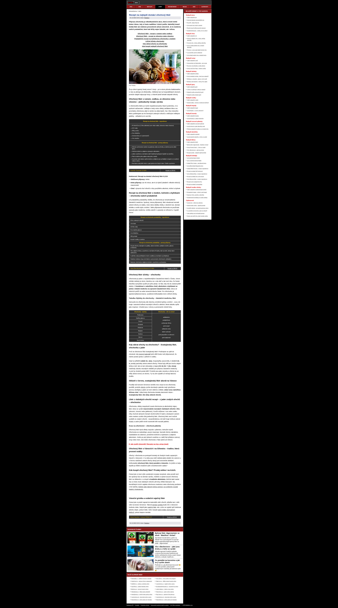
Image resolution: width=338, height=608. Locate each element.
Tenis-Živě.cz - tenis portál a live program (166, 578)
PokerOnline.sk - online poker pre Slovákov (141, 599)
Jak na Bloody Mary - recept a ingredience (197, 174)
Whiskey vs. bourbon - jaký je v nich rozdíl (197, 79)
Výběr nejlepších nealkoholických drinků (196, 189)
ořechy (143, 387)
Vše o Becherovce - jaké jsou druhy (195, 150)
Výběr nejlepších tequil (192, 108)
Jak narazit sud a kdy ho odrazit (194, 25)
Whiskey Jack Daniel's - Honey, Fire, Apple (197, 81)
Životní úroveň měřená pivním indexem (196, 28)
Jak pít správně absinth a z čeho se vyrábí (197, 137)
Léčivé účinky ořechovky (154, 41)
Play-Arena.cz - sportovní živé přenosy (165, 594)
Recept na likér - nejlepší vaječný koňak (196, 152)
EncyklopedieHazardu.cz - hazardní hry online (167, 586)
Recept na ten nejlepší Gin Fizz (194, 181)
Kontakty (137, 605)
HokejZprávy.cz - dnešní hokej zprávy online (141, 594)
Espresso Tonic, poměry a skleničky (195, 195)
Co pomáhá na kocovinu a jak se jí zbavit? (197, 210)
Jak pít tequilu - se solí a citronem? (195, 110)
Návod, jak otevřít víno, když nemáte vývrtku (197, 216)
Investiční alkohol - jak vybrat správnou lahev (197, 208)
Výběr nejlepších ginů (192, 87)
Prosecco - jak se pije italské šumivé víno (197, 50)
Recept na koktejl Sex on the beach (195, 176)
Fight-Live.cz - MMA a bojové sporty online (166, 581)
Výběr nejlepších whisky (193, 73)
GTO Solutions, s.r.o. (188, 605)
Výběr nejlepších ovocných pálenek (195, 123)
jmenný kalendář (145, 354)
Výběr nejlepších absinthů (193, 134)
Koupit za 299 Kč (172, 268)
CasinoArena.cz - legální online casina (165, 584)
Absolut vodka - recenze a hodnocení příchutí (198, 102)
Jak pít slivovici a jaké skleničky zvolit (196, 126)
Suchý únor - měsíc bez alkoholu (195, 203)
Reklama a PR (130, 605)
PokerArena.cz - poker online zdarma (165, 591)
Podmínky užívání (145, 605)
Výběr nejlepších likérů (192, 142)
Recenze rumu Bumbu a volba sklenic (196, 66)
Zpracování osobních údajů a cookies (160, 605)
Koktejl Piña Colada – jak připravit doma (196, 163)
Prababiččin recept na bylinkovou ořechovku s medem (154, 39)
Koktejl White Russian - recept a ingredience (197, 168)
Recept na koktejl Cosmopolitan (194, 184)
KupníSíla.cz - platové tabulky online (140, 586)
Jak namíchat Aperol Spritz (193, 158)
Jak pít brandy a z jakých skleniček (195, 118)
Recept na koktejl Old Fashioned (195, 171)
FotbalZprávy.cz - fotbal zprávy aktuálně (140, 591)
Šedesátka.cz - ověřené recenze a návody (141, 578)
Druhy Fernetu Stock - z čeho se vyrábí (196, 147)
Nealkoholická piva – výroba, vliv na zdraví (197, 30)
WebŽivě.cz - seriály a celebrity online (140, 584)
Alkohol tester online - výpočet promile (196, 205)
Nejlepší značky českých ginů (194, 95)
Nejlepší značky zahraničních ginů (195, 92)
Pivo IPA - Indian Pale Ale (193, 22)
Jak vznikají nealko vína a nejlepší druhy (196, 55)
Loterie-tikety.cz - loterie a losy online (165, 589)
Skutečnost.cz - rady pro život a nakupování (141, 581)
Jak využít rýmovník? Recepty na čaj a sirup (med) (149, 444)
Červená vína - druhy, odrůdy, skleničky (196, 43)
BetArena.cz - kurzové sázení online (139, 589)
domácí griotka (157, 505)
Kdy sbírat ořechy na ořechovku (155, 44)
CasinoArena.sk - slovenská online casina (141, 597)
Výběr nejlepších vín (192, 36)
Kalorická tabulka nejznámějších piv (195, 20)
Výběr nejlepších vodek (192, 100)
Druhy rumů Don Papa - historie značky (196, 68)
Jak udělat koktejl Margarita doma (195, 166)
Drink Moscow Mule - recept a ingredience (197, 179)
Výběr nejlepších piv (192, 17)
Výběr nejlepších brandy (193, 116)
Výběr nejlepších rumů (192, 60)
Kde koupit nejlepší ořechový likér (155, 46)
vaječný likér (152, 507)
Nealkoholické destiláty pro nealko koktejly (197, 197)
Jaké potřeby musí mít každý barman (195, 213)
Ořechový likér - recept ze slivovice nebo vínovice (155, 36)
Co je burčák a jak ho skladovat (194, 52)
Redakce (146, 18)
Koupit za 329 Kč (172, 517)
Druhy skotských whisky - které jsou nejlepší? (198, 76)
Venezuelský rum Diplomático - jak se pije (197, 63)
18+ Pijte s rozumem (175, 605)
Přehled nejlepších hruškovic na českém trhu (197, 129)
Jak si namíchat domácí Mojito (194, 160)
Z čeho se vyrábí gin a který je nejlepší (196, 89)
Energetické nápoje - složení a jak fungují (197, 192)
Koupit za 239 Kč (170, 170)
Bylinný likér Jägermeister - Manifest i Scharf (197, 144)
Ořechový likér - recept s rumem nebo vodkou (155, 34)
